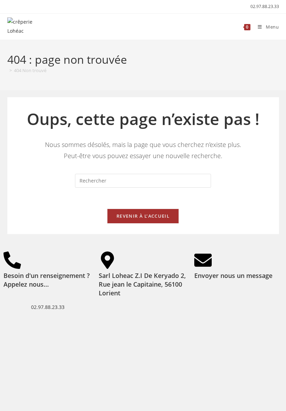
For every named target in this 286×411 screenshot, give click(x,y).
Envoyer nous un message (233, 275)
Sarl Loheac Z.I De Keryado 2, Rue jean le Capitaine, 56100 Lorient (142, 284)
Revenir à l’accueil (143, 216)
